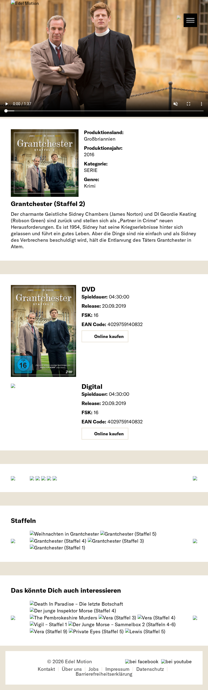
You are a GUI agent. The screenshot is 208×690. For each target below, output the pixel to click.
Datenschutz (150, 669)
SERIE (91, 170)
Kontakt (46, 669)
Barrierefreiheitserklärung (104, 674)
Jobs (94, 669)
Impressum (117, 669)
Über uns (72, 669)
